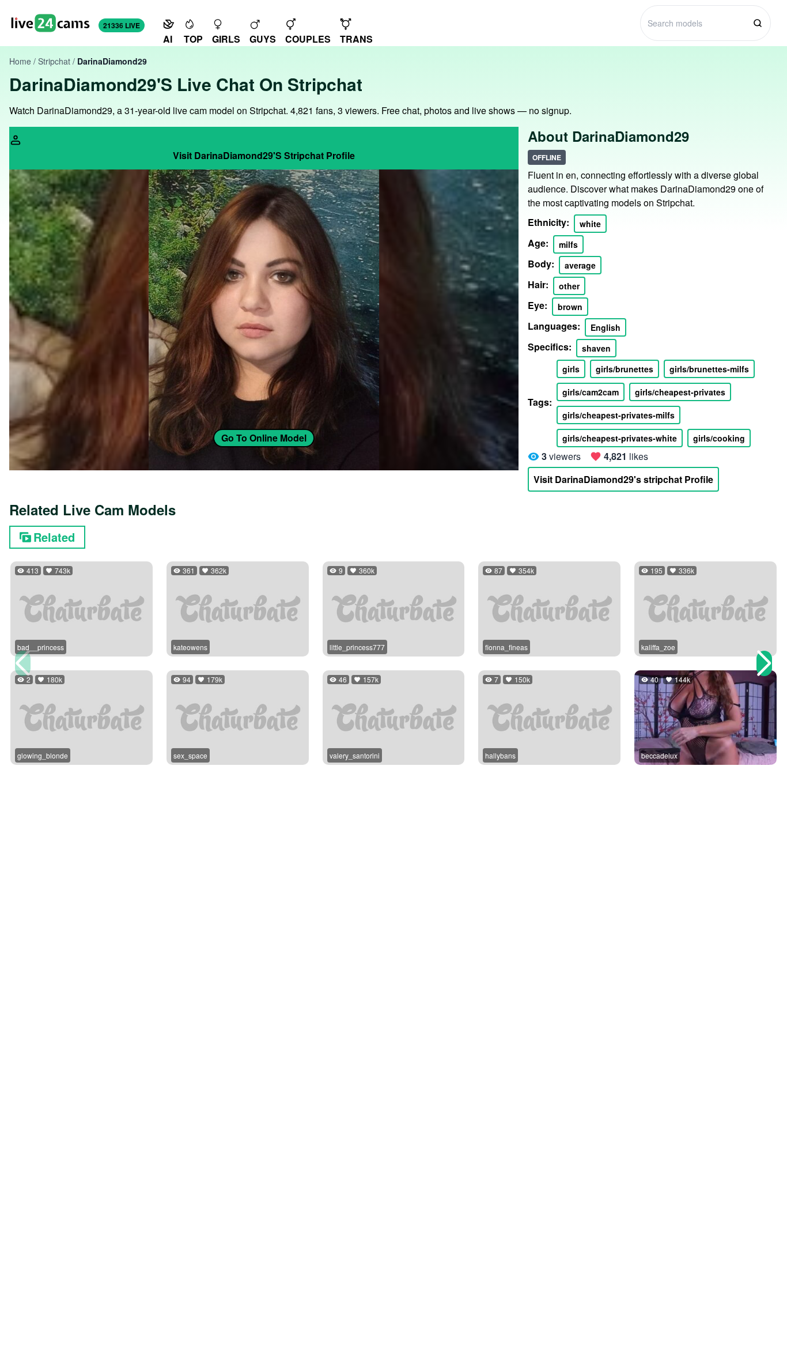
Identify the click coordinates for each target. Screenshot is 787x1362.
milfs (568, 244)
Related (54, 537)
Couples (308, 39)
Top (193, 39)
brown (570, 306)
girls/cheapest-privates (680, 392)
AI (167, 39)
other (569, 286)
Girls (226, 39)
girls (571, 369)
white (590, 223)
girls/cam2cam (590, 392)
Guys (262, 39)
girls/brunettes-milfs (709, 369)
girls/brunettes (624, 369)
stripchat (54, 61)
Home (20, 61)
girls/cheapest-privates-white (619, 438)
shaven (596, 348)
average (580, 265)
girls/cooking (719, 438)
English (605, 327)
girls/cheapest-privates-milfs (618, 415)
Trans (356, 39)
